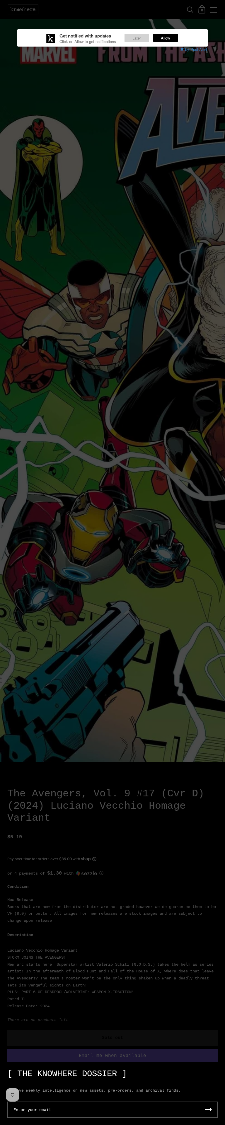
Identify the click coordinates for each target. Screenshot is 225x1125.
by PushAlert (196, 49)
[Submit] (208, 1110)
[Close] (216, 1071)
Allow (165, 38)
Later (136, 38)
